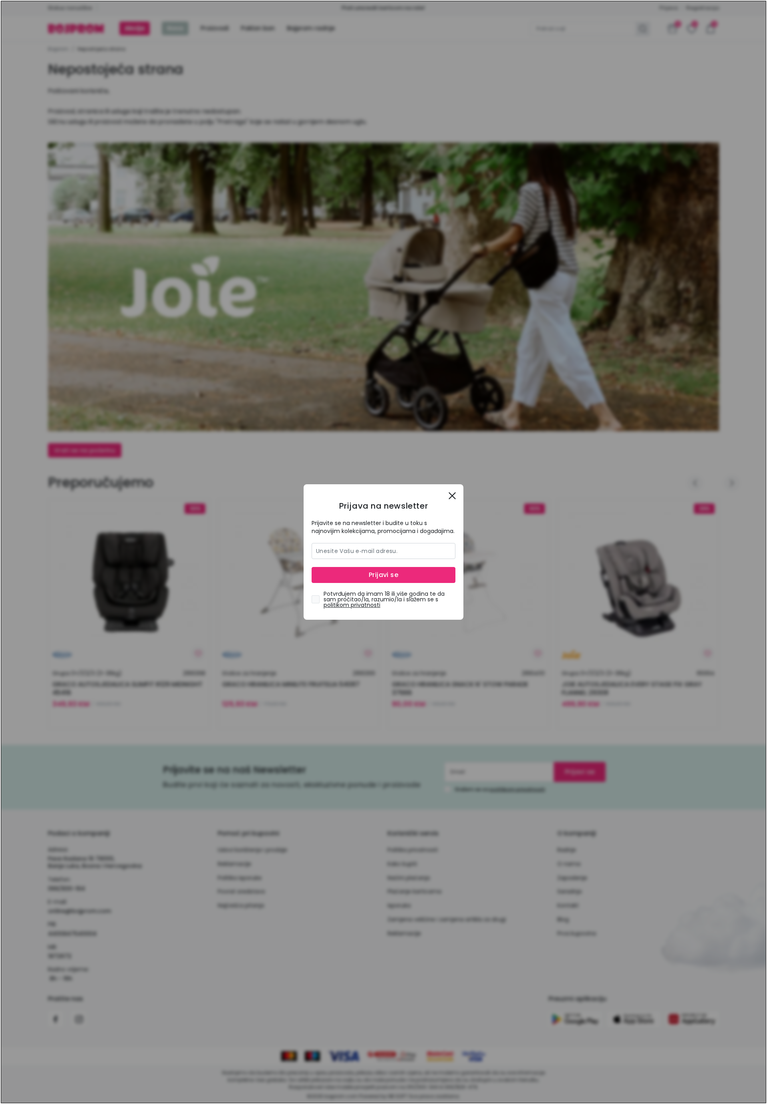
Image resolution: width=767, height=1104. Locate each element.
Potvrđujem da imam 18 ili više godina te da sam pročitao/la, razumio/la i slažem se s (384, 599)
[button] (452, 495)
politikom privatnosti (352, 605)
